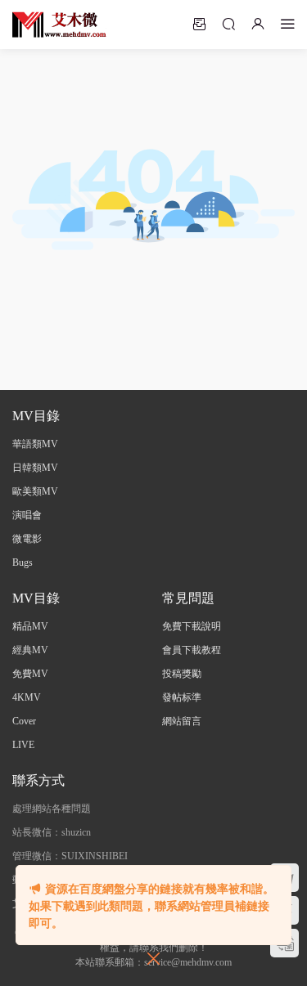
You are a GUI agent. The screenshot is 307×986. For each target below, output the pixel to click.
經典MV (30, 650)
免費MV (30, 673)
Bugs (22, 562)
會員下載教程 (191, 650)
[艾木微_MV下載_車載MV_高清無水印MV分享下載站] (59, 24)
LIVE (23, 745)
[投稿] (199, 23)
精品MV (30, 626)
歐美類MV (35, 491)
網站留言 (181, 721)
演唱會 (27, 515)
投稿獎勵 (181, 673)
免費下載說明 (191, 626)
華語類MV (35, 444)
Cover (24, 721)
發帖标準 (181, 697)
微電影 (27, 539)
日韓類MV (35, 467)
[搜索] (228, 23)
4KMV (26, 697)
